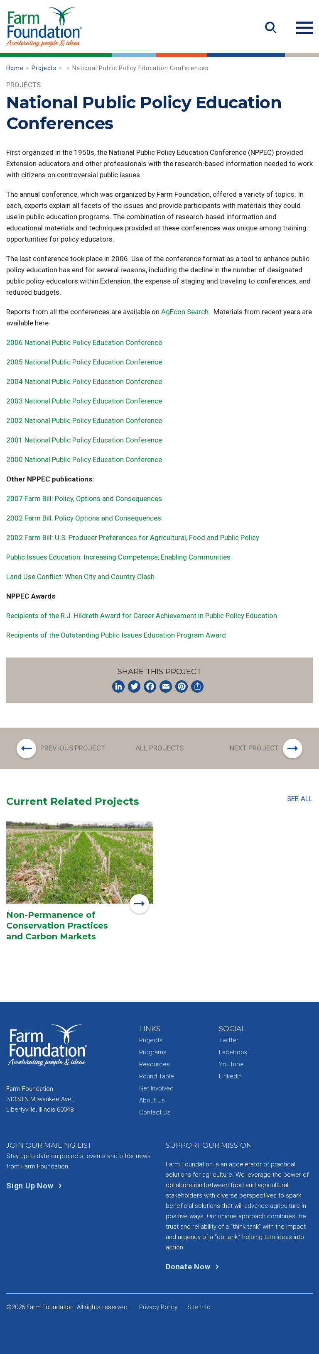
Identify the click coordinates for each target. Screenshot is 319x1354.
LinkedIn (230, 1076)
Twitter (228, 1040)
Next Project (254, 748)
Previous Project (72, 748)
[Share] (197, 686)
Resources (154, 1064)
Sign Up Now (30, 1185)
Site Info (199, 1307)
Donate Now (189, 1266)
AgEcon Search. (185, 312)
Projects (44, 68)
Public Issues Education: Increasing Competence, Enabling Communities (118, 557)
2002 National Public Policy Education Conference (84, 420)
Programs (153, 1052)
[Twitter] (134, 686)
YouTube (231, 1064)
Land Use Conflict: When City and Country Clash (80, 576)
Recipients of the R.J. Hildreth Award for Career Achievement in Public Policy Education (141, 615)
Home (15, 68)
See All (300, 798)
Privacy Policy (158, 1307)
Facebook (233, 1052)
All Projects (159, 748)
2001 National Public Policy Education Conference (84, 440)
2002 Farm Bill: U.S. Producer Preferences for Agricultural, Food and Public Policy (132, 537)
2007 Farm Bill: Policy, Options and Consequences (84, 498)
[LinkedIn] (118, 686)
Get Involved (156, 1088)
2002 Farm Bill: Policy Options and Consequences (83, 518)
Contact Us (155, 1112)
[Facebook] (150, 686)
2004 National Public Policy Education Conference (84, 381)
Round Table (156, 1076)
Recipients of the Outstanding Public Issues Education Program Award (116, 635)
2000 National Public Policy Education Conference (84, 459)
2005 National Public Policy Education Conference (84, 362)
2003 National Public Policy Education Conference (84, 401)
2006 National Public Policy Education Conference (84, 342)
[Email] (166, 686)
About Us (152, 1100)
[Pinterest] (181, 686)
